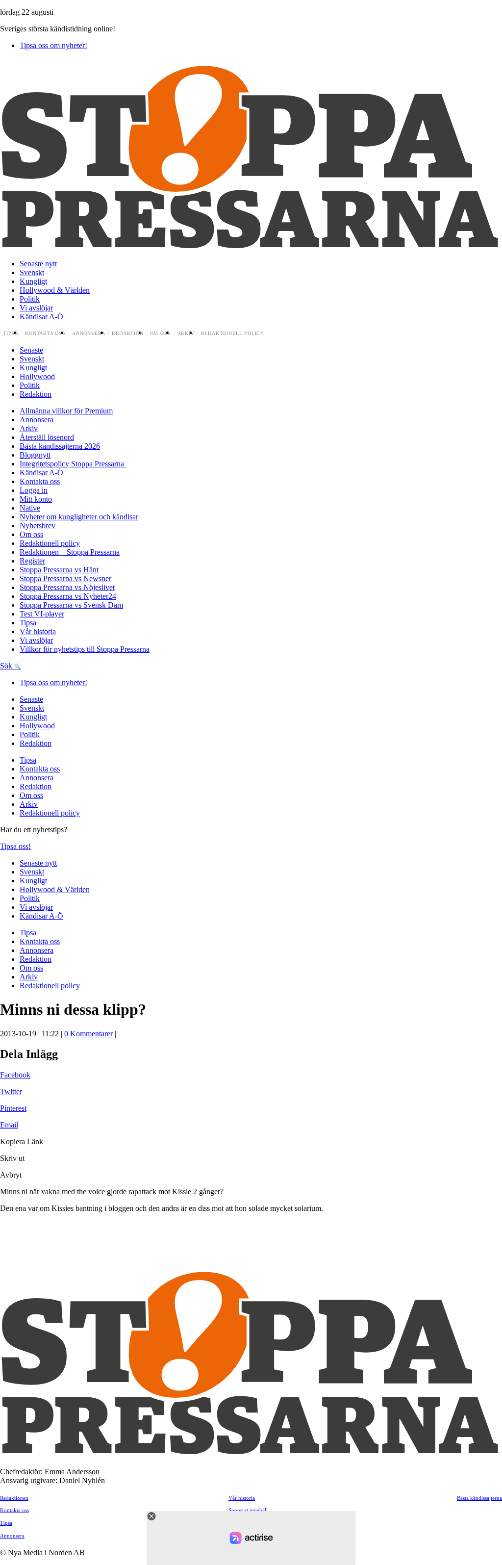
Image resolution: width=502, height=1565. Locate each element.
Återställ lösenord (47, 437)
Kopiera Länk (21, 1141)
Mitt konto (36, 499)
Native (30, 508)
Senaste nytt (38, 263)
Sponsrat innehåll (248, 1510)
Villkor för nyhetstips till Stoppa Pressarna (85, 649)
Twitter (11, 1091)
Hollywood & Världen (55, 290)
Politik (30, 299)
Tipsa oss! (15, 846)
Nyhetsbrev (37, 525)
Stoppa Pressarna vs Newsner (65, 578)
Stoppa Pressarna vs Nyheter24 (68, 596)
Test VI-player (42, 614)
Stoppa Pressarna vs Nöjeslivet (67, 587)
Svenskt (32, 272)
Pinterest (13, 1108)
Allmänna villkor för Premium (66, 411)
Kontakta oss (45, 333)
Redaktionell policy (233, 333)
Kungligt (33, 281)
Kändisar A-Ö (41, 316)
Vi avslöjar (36, 308)
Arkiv (186, 333)
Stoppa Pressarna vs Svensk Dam (71, 605)
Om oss (160, 333)
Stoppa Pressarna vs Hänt (59, 569)
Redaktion (127, 333)
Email (9, 1125)
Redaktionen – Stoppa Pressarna (70, 552)
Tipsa (11, 333)
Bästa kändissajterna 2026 (60, 446)
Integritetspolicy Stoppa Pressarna (73, 464)
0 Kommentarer (88, 1033)
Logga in (34, 490)
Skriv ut (12, 1158)
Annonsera (88, 333)
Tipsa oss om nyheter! (53, 45)
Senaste (31, 350)
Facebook (15, 1075)
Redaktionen (14, 1498)
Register (32, 561)
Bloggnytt (35, 455)
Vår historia (38, 631)
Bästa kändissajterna (479, 1498)
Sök (7, 666)
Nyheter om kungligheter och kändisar (79, 517)
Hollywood (37, 376)
